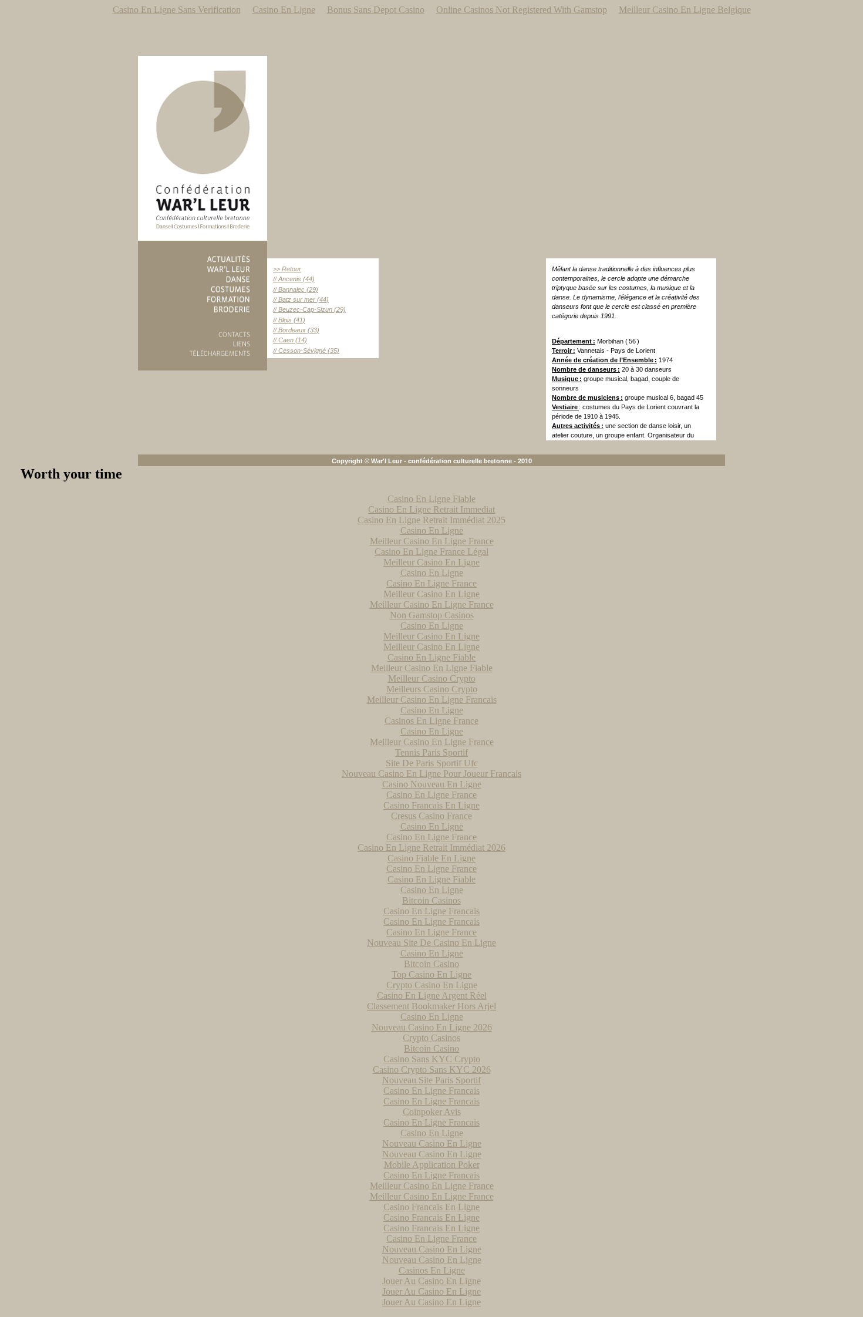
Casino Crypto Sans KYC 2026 (432, 1070)
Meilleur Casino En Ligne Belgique (685, 10)
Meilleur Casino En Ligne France (432, 541)
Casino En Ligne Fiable (431, 499)
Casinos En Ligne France (431, 721)
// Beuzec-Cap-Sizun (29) (309, 309)
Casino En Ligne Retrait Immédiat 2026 (431, 848)
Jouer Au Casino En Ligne (431, 1281)
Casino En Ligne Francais (431, 911)
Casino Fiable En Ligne (431, 858)
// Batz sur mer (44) (301, 299)
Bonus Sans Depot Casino (375, 10)
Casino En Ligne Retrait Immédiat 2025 (431, 520)
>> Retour (287, 268)
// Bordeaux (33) (296, 330)
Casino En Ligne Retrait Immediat (431, 509)
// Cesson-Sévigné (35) (306, 350)
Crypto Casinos (431, 1038)
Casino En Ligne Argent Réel (432, 996)
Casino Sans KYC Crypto (431, 1059)
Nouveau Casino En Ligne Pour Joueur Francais (431, 774)
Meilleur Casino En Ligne (431, 562)
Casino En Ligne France (431, 583)
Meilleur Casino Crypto (432, 678)
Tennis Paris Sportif (431, 752)
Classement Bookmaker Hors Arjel (431, 1006)
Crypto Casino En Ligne (431, 985)
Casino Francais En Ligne (431, 805)
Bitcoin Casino (431, 964)
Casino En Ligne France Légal (431, 552)
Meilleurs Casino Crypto (431, 689)
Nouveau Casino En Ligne (431, 1143)
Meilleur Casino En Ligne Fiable (432, 668)
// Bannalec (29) (295, 289)
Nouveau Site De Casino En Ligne (431, 943)
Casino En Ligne (283, 10)
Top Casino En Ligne (431, 974)
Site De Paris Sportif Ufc (432, 763)
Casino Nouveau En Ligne (431, 784)
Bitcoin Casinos (431, 900)
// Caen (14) (290, 339)
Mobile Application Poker (432, 1165)
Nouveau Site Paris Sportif (431, 1080)
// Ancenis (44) (294, 278)
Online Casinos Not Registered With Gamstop (521, 10)
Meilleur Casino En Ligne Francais (432, 700)
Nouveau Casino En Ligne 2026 (432, 1027)
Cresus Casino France (431, 816)
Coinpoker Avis (432, 1112)
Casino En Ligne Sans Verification (177, 10)
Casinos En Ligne (432, 1270)
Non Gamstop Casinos (432, 615)
